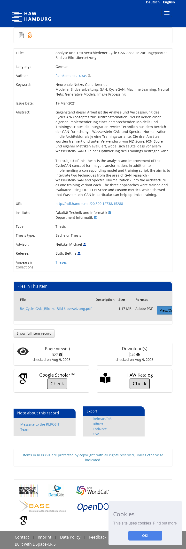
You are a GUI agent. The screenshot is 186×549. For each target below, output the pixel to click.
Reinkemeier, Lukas (71, 75)
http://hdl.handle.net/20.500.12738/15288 (89, 203)
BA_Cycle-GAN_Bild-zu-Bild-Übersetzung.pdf (56, 308)
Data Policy (70, 537)
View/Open (169, 310)
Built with (24, 544)
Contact (22, 537)
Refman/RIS (102, 418)
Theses (61, 262)
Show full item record (34, 333)
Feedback (97, 537)
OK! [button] (145, 536)
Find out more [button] (165, 523)
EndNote (100, 429)
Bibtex (98, 423)
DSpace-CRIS (44, 544)
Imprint (44, 537)
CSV (96, 434)
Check (57, 383)
